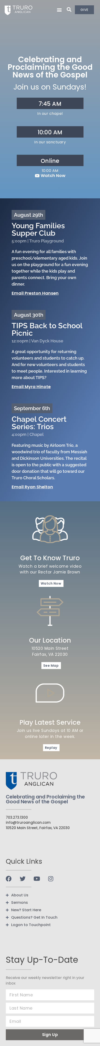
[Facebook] (9, 879)
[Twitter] (23, 879)
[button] (59, 10)
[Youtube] (37, 879)
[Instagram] (50, 879)
